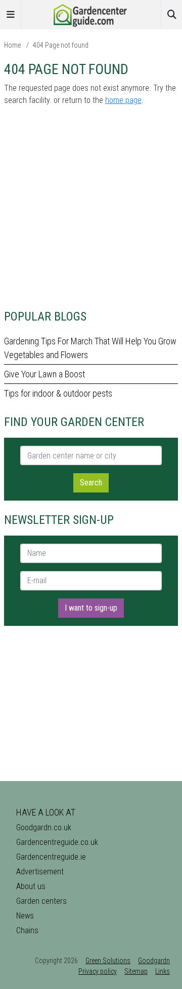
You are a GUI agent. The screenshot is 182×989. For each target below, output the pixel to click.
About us (31, 886)
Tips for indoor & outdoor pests (58, 393)
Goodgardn (154, 961)
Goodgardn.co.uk (43, 827)
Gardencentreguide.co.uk (57, 842)
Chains (27, 930)
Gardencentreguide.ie (51, 857)
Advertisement (40, 871)
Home (12, 45)
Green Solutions (107, 961)
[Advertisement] (91, 206)
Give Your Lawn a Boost (44, 374)
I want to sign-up (91, 608)
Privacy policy (97, 971)
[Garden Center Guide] (91, 14)
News (25, 916)
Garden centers (41, 901)
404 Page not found (60, 45)
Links (162, 971)
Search (91, 482)
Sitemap (136, 971)
